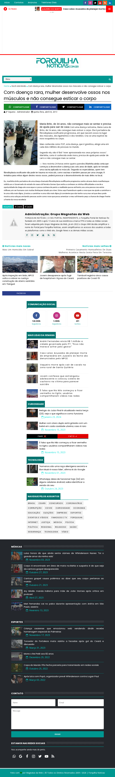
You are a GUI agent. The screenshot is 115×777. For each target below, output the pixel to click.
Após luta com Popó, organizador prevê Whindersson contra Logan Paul (61, 676)
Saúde (73, 527)
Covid (48, 508)
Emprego (62, 512)
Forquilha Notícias (96, 772)
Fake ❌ (42, 436)
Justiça (45, 522)
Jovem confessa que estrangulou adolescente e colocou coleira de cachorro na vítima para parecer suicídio (60, 380)
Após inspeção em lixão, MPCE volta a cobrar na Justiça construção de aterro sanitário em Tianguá (18, 279)
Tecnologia (51, 531)
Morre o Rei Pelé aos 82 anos (39, 653)
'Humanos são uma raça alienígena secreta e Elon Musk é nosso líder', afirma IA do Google (63, 468)
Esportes (76, 512)
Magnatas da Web (34, 772)
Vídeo (65, 531)
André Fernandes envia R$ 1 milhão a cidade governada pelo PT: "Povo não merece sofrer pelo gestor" (62, 344)
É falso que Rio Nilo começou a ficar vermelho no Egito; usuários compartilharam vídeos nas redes (61, 393)
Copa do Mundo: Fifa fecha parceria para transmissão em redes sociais (61, 665)
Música (58, 522)
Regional (46, 527)
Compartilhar (21, 107)
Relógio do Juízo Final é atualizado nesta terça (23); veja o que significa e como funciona (63, 412)
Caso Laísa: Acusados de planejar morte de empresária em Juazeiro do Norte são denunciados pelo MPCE (64, 356)
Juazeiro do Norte (41, 9)
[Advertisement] (57, 33)
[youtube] (100, 3)
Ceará (42, 503)
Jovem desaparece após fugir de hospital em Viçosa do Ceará (57, 277)
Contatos (18, 2)
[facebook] (85, 3)
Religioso (60, 527)
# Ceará (18, 206)
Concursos (56, 503)
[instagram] (90, 3)
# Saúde (28, 206)
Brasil (31, 503)
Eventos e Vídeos (38, 517)
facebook (21, 293)
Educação (34, 512)
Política (33, 527)
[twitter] (95, 3)
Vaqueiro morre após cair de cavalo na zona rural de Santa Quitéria (63, 366)
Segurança (34, 531)
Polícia (69, 522)
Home (7, 86)
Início (7, 2)
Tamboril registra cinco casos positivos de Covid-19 (92, 277)
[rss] (105, 3)
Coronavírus (74, 503)
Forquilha (77, 517)
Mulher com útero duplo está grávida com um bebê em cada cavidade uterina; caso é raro (63, 425)
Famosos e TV (59, 517)
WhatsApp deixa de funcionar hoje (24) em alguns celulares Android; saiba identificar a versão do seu (61, 482)
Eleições (48, 512)
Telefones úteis (49, 2)
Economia (79, 508)
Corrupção (35, 508)
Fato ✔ (73, 436)
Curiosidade (63, 508)
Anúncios (32, 2)
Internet (33, 522)
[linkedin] (110, 3)
